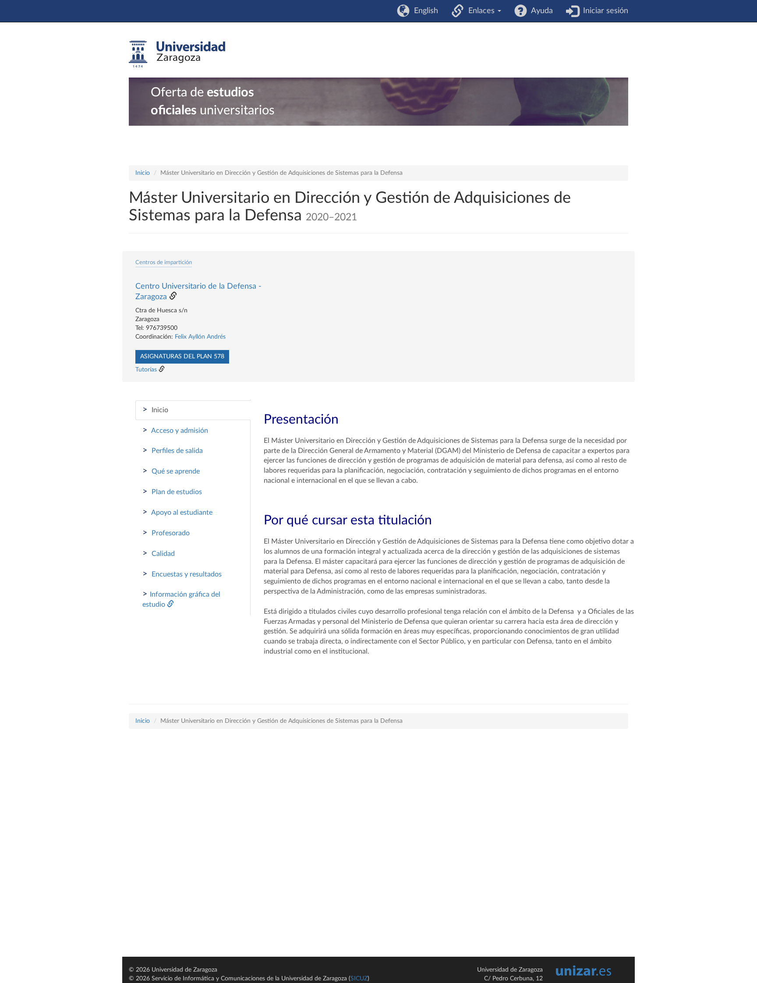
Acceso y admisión (175, 430)
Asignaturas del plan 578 (182, 357)
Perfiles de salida (172, 450)
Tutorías (146, 370)
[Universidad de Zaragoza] (177, 54)
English (424, 11)
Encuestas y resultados (182, 573)
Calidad (158, 553)
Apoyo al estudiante (177, 512)
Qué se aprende (171, 471)
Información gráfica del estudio (181, 599)
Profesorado (166, 532)
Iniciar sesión (603, 11)
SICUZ (359, 979)
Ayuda (540, 11)
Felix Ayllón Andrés (200, 337)
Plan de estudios (172, 491)
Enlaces (480, 11)
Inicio (142, 173)
